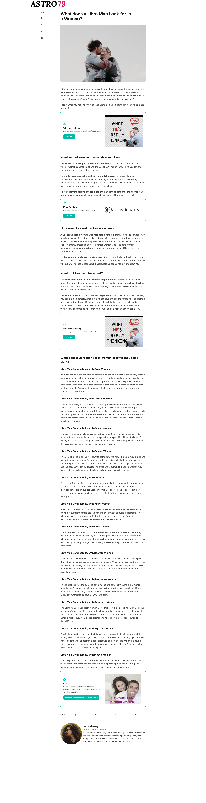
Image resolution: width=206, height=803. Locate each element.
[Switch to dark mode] (103, 3)
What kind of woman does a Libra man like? (90, 157)
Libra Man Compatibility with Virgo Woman (85, 503)
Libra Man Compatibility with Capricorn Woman (87, 602)
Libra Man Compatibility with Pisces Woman (85, 654)
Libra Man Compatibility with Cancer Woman (86, 451)
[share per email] (42, 38)
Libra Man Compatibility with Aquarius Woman (87, 628)
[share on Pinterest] (41, 25)
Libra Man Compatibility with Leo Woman (84, 477)
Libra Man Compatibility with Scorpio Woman (86, 552)
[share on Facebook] (41, 18)
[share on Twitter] (42, 31)
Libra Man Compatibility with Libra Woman (85, 526)
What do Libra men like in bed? (81, 273)
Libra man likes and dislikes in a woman (87, 228)
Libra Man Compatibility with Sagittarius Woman (88, 579)
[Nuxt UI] (48, 4)
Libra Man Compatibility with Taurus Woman (86, 398)
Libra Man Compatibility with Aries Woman (85, 369)
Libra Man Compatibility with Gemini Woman (86, 428)
